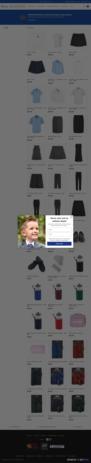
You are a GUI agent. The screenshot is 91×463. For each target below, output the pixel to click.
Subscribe (59, 244)
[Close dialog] (71, 217)
